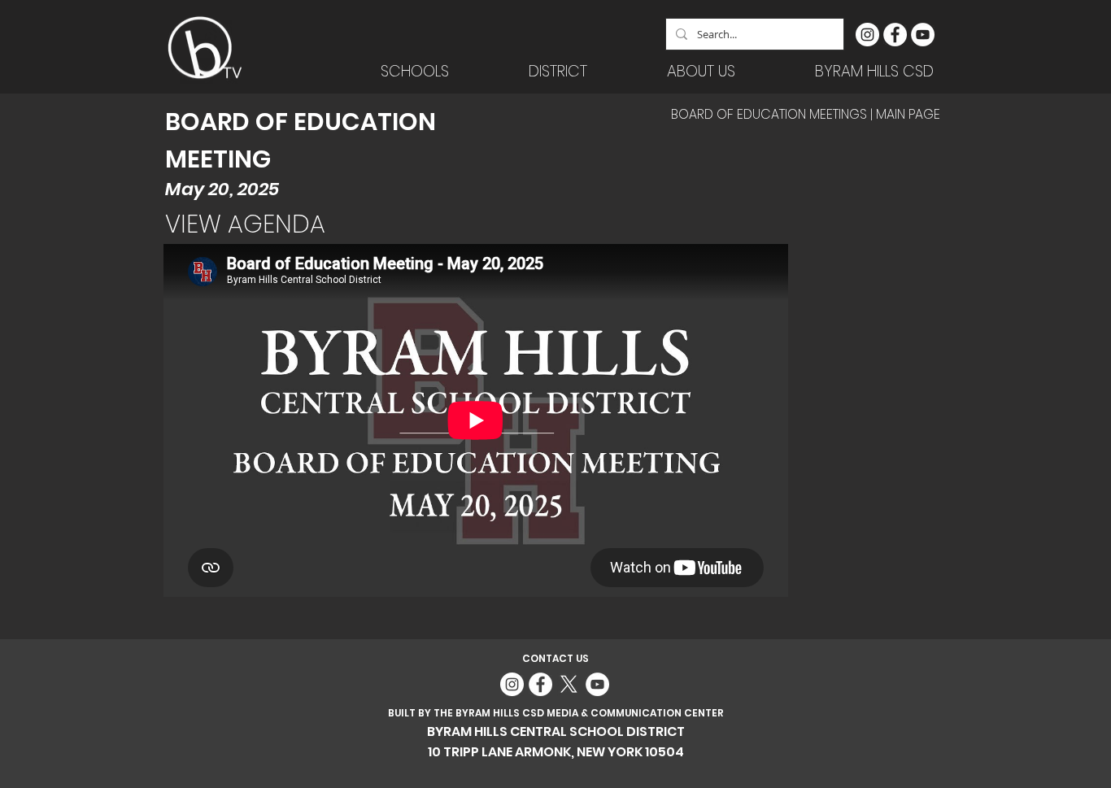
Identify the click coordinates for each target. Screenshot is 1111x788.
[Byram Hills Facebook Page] (895, 34)
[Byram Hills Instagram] (867, 34)
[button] (558, 71)
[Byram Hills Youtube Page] (923, 34)
